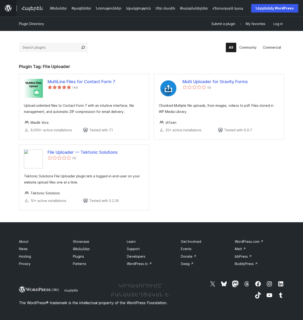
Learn (131, 241)
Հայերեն (71, 290)
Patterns (79, 264)
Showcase (81, 241)
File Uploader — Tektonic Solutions (83, 152)
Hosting (25, 256)
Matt (240, 249)
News (23, 249)
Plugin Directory (31, 24)
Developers (136, 256)
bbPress (243, 256)
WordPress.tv (139, 264)
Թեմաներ (81, 249)
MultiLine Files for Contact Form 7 (81, 81)
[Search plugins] (83, 47)
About (23, 241)
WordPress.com (249, 241)
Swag (187, 264)
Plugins (78, 256)
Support (133, 249)
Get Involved (191, 241)
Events (186, 249)
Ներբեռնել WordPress (275, 8)
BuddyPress (246, 264)
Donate (188, 256)
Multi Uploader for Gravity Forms (215, 81)
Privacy (25, 264)
